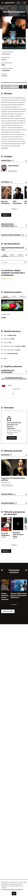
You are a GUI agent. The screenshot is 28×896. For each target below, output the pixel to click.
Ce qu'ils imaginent (5, 534)
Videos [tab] (5, 296)
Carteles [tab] (22, 296)
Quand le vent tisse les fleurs (18, 534)
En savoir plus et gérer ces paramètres (12, 889)
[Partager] (21, 87)
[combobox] (14, 262)
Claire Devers (6, 54)
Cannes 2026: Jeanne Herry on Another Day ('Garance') (9, 595)
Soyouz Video (16, 389)
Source (3, 278)
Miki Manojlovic (17, 202)
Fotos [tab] (14, 296)
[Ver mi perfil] (24, 3)
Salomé (4, 59)
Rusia (10, 385)
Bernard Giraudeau (5, 202)
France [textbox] (5, 262)
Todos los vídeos (7, 611)
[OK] (14, 893)
